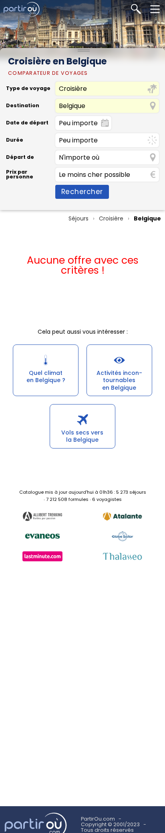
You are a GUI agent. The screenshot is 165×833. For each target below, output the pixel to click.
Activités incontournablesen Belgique (119, 380)
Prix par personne (19, 175)
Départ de (20, 157)
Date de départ (27, 123)
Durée (14, 140)
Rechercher (82, 191)
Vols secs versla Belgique (82, 436)
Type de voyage (28, 88)
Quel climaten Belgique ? (45, 376)
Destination (22, 105)
